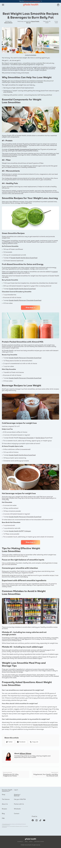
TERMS (26, 841)
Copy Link (35, 742)
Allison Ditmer (8, 22)
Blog (3, 813)
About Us (5, 804)
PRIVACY (31, 841)
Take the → (30, 1)
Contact (16, 813)
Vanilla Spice (40, 438)
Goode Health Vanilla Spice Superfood (24, 258)
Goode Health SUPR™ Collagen (20, 531)
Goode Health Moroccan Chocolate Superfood (25, 300)
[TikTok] (40, 820)
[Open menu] (3, 5)
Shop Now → (30, 307)
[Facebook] (33, 820)
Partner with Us (19, 804)
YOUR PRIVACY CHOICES (39, 841)
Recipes (4, 809)
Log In (16, 790)
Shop (3, 794)
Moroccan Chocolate (26, 438)
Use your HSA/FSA (20, 799)
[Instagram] (36, 820)
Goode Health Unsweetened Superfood (23, 149)
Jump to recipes (30, 55)
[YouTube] (44, 820)
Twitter (10, 742)
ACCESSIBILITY (20, 841)
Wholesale (17, 809)
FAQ (3, 818)
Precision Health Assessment (7, 790)
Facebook (22, 742)
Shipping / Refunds (17, 795)
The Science (6, 799)
